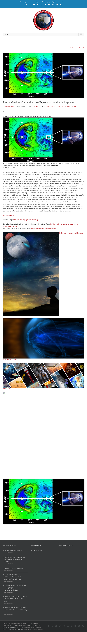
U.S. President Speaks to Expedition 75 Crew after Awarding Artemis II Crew (12, 577)
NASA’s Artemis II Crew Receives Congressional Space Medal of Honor (14, 559)
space (68, 106)
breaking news (53, 106)
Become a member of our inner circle (14, 629)
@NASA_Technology (32, 220)
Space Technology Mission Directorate (43, 229)
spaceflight (73, 106)
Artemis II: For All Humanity (13, 551)
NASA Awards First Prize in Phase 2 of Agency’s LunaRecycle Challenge (15, 588)
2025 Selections (8, 215)
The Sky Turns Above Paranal (13, 568)
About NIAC (7, 389)
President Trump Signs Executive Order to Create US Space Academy (15, 609)
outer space (64, 106)
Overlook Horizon (9, 106)
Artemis (46, 106)
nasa (59, 106)
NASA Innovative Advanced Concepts (71, 233)
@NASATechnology (19, 220)
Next (80, 48)
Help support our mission (11, 627)
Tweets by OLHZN (36, 551)
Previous (74, 48)
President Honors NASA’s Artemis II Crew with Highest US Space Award (15, 599)
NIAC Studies (13, 226)
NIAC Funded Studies (10, 360)
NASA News (37, 106)
